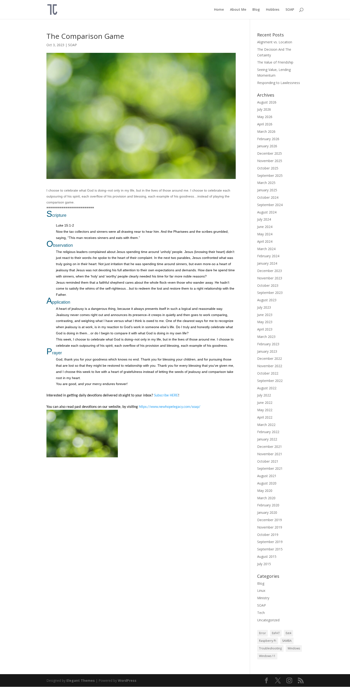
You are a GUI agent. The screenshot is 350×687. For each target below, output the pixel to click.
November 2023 (269, 278)
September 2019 (270, 541)
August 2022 (266, 388)
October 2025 (267, 168)
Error (262, 633)
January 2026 (267, 146)
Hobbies (272, 10)
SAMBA (287, 641)
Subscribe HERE (166, 395)
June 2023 (264, 314)
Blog (256, 10)
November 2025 (269, 160)
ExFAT (276, 633)
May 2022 (264, 410)
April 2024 (264, 241)
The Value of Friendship (275, 62)
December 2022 (269, 358)
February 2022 (268, 432)
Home (219, 10)
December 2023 (269, 270)
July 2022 (264, 395)
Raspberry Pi (267, 641)
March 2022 (266, 424)
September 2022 (270, 380)
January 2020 (267, 512)
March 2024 (266, 249)
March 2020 (266, 498)
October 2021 (267, 461)
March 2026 (266, 131)
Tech (261, 612)
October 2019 (267, 534)
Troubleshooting (270, 648)
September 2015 (270, 549)
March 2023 (266, 336)
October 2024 (267, 197)
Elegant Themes (80, 680)
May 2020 (264, 490)
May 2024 (264, 234)
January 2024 (267, 263)
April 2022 (264, 417)
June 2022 (264, 402)
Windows (294, 648)
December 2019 (269, 520)
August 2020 (266, 483)
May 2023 (264, 322)
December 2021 (269, 446)
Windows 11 (267, 656)
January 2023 (267, 351)
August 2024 (266, 212)
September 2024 (270, 205)
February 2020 (268, 505)
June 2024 (264, 226)
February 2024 (268, 256)
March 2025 (266, 182)
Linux (261, 590)
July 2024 (264, 219)
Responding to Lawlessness (278, 82)
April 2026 (264, 124)
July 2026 (264, 109)
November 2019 (269, 527)
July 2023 (264, 307)
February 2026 (268, 139)
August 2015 (266, 556)
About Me (238, 10)
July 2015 (264, 564)
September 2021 (270, 468)
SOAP (289, 10)
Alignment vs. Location (274, 42)
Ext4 (288, 633)
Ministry (263, 598)
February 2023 (268, 344)
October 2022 (267, 373)
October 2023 (267, 285)
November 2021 (269, 454)
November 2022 (269, 366)
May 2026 (264, 116)
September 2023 (270, 292)
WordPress (127, 680)
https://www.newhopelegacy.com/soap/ (169, 407)
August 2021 (266, 476)
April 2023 (264, 329)
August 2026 (266, 102)
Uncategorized (268, 620)
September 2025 (270, 175)
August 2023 (266, 300)
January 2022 (267, 439)
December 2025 (269, 153)
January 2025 (267, 190)
